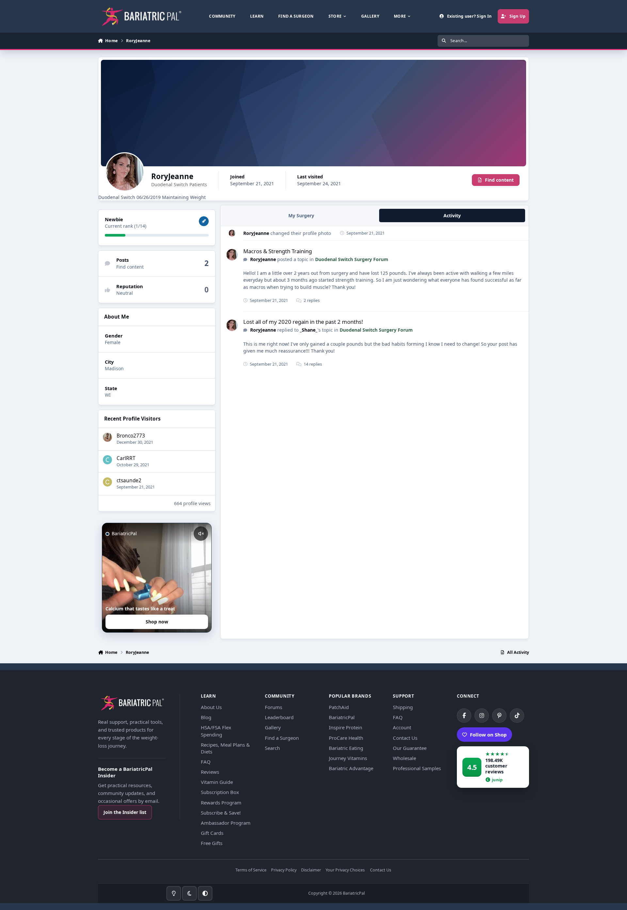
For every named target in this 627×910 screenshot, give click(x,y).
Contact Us (405, 738)
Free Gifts (211, 843)
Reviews (210, 772)
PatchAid (339, 707)
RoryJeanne (256, 233)
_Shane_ (308, 330)
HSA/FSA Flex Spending (216, 730)
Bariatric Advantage (351, 768)
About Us (211, 707)
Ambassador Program (225, 822)
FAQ (206, 761)
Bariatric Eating (346, 748)
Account (402, 727)
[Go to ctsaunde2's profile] (107, 482)
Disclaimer (311, 870)
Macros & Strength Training (277, 251)
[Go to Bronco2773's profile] (107, 437)
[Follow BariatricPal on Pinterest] (499, 715)
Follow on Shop (488, 734)
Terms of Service (250, 870)
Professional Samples (417, 768)
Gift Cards (212, 833)
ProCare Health (346, 738)
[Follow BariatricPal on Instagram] (481, 715)
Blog (206, 717)
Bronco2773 (131, 435)
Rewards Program (221, 802)
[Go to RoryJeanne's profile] (232, 233)
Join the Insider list (125, 812)
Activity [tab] (452, 215)
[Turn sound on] (201, 533)
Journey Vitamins (348, 758)
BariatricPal (342, 717)
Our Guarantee (409, 748)
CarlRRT (126, 458)
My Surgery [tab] (301, 215)
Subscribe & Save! (221, 812)
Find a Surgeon (282, 738)
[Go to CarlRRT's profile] (107, 459)
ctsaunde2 (129, 480)
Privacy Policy (284, 870)
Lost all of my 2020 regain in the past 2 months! (303, 321)
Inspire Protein (345, 727)
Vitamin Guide (217, 782)
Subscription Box (220, 792)
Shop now (157, 622)
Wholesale (404, 758)
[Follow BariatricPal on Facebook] (464, 715)
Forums (273, 707)
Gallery (273, 727)
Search (272, 748)
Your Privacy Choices (345, 870)
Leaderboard (279, 717)
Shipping (403, 707)
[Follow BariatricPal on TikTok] (517, 715)
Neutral (124, 293)
